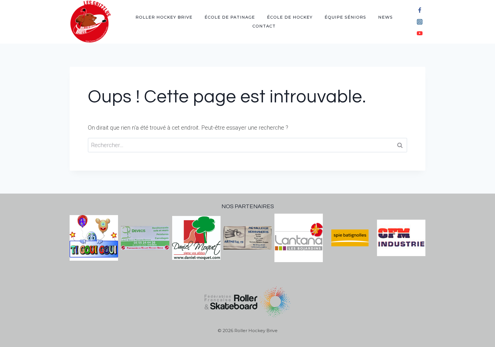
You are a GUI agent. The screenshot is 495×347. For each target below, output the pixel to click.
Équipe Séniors (345, 17)
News (385, 17)
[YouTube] (419, 33)
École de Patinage (230, 17)
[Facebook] (419, 10)
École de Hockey (290, 17)
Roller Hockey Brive (163, 17)
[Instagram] (419, 22)
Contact (264, 26)
